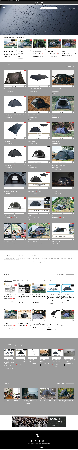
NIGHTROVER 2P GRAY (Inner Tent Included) (14, 114)
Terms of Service (30, 443)
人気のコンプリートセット (18, 280)
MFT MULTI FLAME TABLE (69, 359)
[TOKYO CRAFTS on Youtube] (31, 440)
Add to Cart (9, 49)
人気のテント (28, 280)
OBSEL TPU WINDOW (32, 241)
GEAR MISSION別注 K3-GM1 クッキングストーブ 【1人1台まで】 (24, 297)
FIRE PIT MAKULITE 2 (8, 296)
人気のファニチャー (36, 280)
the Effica (12, 259)
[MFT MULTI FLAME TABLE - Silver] (66, 365)
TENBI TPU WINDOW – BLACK (34, 164)
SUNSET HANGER (31, 359)
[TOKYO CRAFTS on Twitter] (35, 440)
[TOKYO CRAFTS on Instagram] (43, 440)
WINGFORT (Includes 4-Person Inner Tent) (24, 52)
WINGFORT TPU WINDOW (57, 88)
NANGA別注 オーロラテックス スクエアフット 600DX (38, 322)
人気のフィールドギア (47, 280)
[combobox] (49, 8)
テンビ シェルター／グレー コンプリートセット (21, 360)
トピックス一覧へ (60, 383)
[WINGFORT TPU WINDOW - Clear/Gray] (54, 93)
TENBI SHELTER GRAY (37, 51)
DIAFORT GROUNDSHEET (9, 140)
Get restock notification (38, 162)
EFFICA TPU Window (56, 189)
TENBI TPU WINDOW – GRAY (33, 114)
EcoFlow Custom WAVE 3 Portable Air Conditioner (23, 322)
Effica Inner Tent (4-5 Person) (11, 189)
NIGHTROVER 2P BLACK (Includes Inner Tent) (14, 164)
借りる (42, 4)
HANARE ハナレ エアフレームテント (10, 52)
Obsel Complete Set (57, 241)
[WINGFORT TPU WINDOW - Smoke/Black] (52, 93)
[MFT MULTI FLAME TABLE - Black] (64, 365)
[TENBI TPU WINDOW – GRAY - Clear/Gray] (30, 119)
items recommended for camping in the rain (56, 258)
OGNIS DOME (50, 51)
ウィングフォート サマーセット (53, 296)
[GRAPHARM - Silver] (42, 365)
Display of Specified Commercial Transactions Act (39, 443)
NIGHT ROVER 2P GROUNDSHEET (35, 88)
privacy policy (48, 443)
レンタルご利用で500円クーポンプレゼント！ (39, 2)
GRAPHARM (42, 359)
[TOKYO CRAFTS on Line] (47, 440)
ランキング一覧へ (60, 274)
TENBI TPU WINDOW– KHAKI (9, 215)
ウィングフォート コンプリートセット (9, 360)
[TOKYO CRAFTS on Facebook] (39, 440)
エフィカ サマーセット (66, 296)
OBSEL (53, 215)
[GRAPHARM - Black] (40, 365)
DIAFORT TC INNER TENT (9, 88)
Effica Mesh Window (56, 164)
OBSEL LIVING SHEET (8, 241)
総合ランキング (8, 280)
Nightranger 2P (17, 259)
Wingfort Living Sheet (57, 114)
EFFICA (63, 51)
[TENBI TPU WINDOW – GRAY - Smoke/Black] (28, 119)
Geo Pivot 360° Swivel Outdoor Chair (53, 322)
